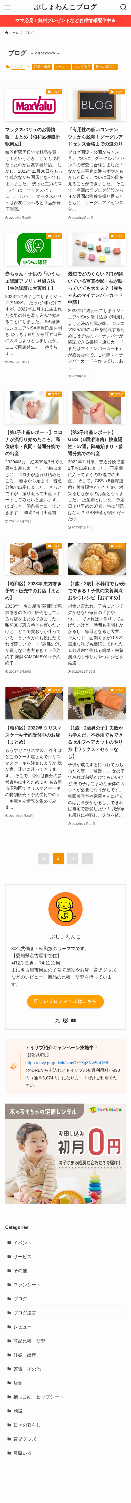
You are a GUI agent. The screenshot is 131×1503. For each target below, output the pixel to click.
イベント (62, 66)
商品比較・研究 (29, 1340)
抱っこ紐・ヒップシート (38, 1396)
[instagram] (65, 1020)
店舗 (18, 1382)
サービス (22, 1256)
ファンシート (27, 1284)
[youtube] (73, 1020)
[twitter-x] (58, 1020)
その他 (20, 1270)
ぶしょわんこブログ (65, 7)
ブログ (20, 1298)
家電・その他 (27, 1369)
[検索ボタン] (123, 7)
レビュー (22, 1326)
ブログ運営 (82, 66)
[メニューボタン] (7, 7)
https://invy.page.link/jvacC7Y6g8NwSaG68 (66, 1062)
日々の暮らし (106, 66)
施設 (18, 1410)
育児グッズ (24, 1439)
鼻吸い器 (22, 1453)
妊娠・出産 (42, 66)
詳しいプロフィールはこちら (65, 1001)
